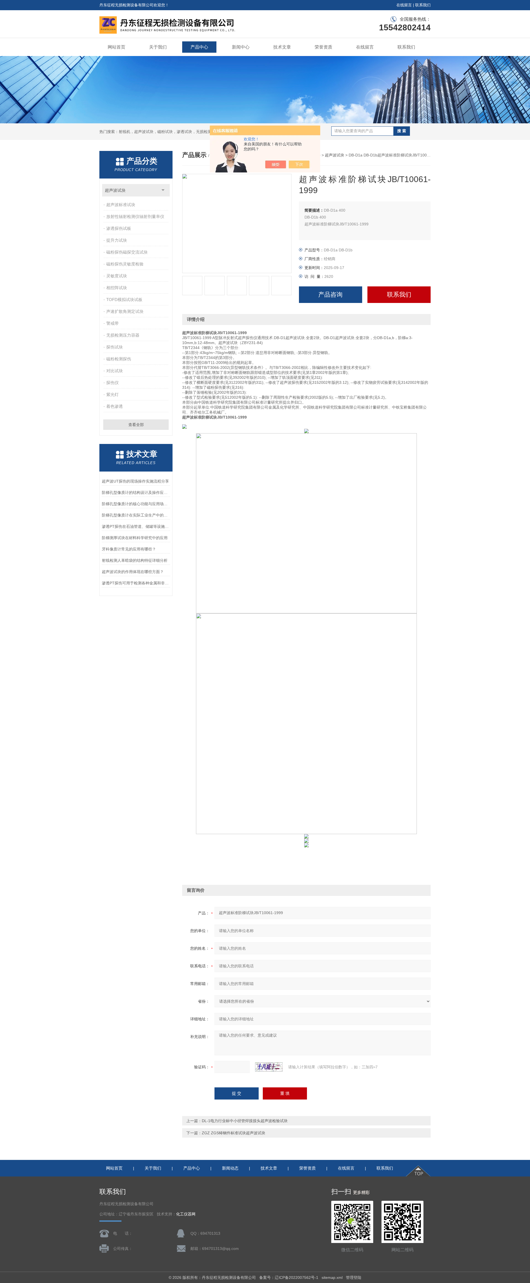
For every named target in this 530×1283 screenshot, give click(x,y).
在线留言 (404, 5)
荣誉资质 (323, 47)
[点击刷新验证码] (269, 1067)
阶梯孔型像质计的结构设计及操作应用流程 (136, 492)
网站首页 (116, 47)
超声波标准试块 (120, 204)
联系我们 (423, 5)
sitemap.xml (332, 1277)
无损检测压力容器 (122, 335)
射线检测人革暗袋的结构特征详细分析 (135, 560)
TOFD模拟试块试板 (124, 299)
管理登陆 (353, 1277)
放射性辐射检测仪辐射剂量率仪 (135, 216)
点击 (163, 190)
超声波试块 (115, 190)
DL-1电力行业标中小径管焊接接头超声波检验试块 (245, 1121)
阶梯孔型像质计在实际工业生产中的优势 (136, 515)
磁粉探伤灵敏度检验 (125, 264)
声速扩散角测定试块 (125, 311)
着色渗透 (114, 406)
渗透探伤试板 (118, 228)
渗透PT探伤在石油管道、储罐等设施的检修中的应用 (136, 526)
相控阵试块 (116, 287)
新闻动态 (230, 1168)
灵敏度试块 (116, 275)
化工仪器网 (185, 1214)
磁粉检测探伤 (118, 358)
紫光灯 (112, 394)
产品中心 (199, 47)
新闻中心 (241, 47)
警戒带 (112, 323)
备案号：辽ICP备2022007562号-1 (288, 1277)
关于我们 (158, 47)
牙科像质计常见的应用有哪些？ (129, 549)
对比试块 (114, 370)
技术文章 (282, 47)
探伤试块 (114, 347)
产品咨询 (330, 294)
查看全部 (136, 424)
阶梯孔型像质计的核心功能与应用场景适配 (136, 504)
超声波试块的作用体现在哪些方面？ (133, 571)
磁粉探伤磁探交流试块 (127, 252)
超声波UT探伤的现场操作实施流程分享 (135, 481)
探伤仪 (112, 382)
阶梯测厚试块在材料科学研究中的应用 (135, 538)
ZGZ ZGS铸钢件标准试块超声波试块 (233, 1133)
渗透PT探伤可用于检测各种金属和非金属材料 (136, 583)
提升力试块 (116, 240)
